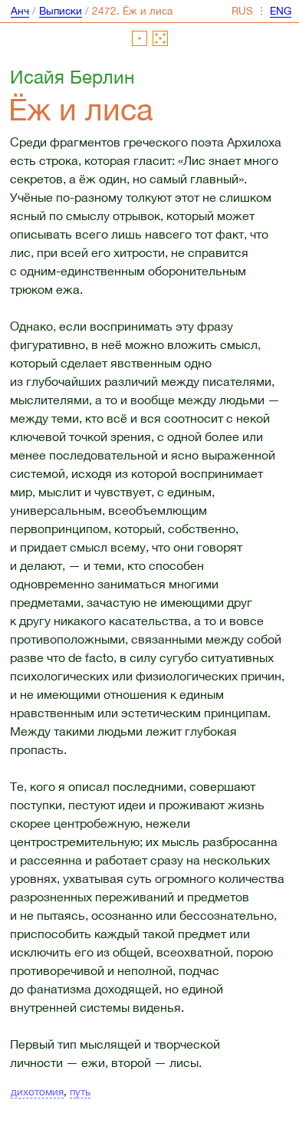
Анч (20, 11)
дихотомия (37, 1091)
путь (80, 1091)
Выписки (60, 11)
